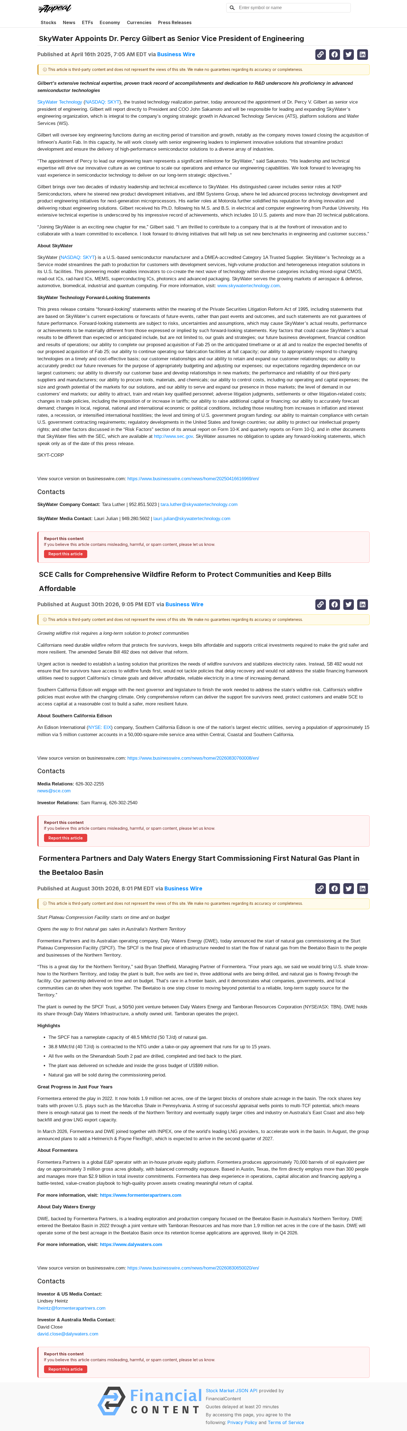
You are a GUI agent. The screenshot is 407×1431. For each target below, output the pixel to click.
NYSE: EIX (99, 727)
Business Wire (176, 54)
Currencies (139, 22)
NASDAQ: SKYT (102, 102)
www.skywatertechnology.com (248, 285)
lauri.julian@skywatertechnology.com (191, 518)
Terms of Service (286, 1422)
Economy (110, 22)
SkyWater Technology (59, 102)
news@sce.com (54, 790)
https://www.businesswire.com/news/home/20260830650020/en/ (193, 1268)
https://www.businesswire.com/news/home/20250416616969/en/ (193, 478)
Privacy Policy (242, 1422)
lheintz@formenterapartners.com (71, 1308)
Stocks (48, 22)
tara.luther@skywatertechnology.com (199, 504)
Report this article (65, 554)
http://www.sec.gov (173, 436)
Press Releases (175, 22)
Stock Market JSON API (231, 1390)
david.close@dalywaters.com (67, 1334)
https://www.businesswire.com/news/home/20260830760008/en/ (193, 758)
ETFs (87, 22)
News (69, 22)
